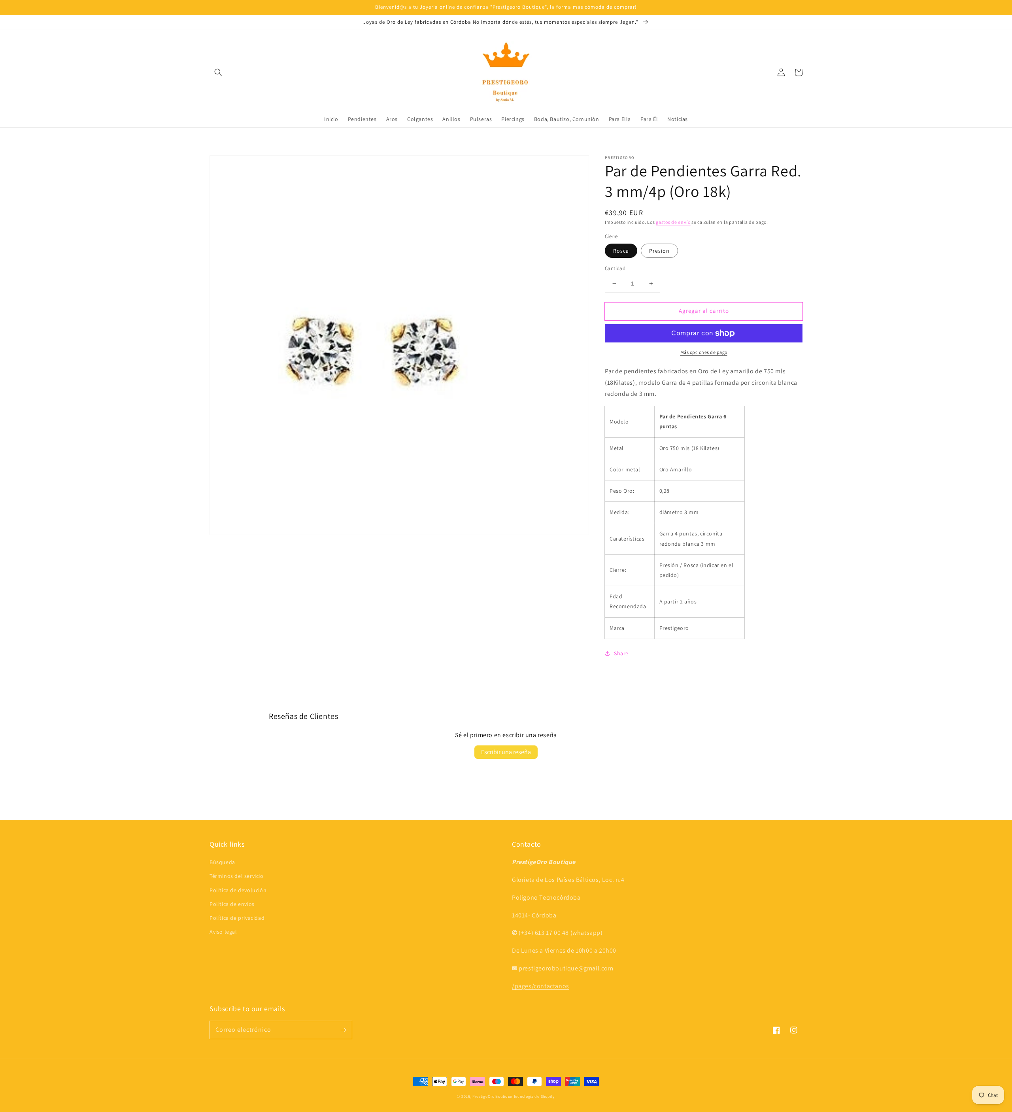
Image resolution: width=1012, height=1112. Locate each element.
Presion (659, 250)
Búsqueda (222, 862)
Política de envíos (232, 904)
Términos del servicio (237, 875)
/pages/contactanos (540, 986)
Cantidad (615, 268)
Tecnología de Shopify (534, 1096)
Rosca (621, 250)
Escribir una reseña (506, 752)
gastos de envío (673, 222)
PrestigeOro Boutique (492, 1096)
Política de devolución (238, 890)
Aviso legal (223, 931)
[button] (218, 72)
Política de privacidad (237, 917)
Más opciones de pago (703, 352)
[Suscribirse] (343, 1029)
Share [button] (621, 653)
